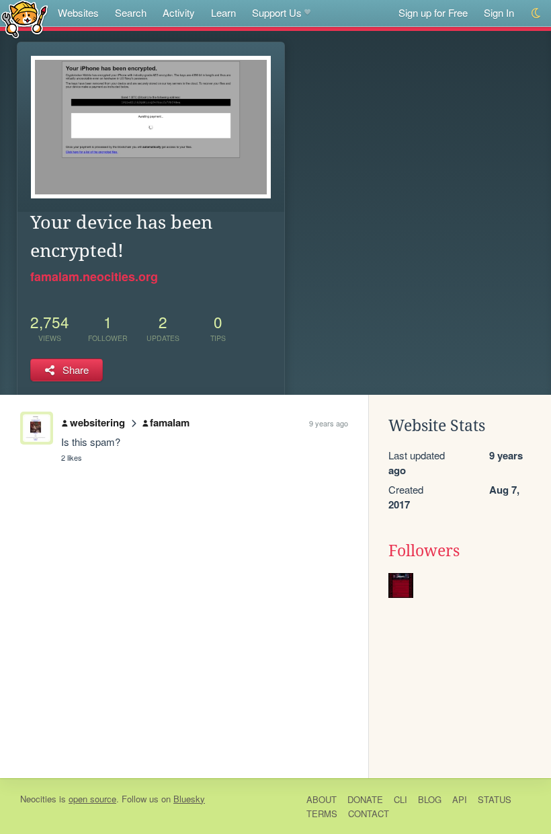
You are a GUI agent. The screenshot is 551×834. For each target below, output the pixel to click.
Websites (78, 12)
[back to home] (24, 18)
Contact (368, 813)
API (459, 799)
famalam (169, 422)
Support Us (277, 12)
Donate (365, 799)
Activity (179, 12)
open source (92, 798)
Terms (321, 813)
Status (494, 799)
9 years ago (328, 423)
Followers (424, 551)
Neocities (38, 798)
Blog (429, 799)
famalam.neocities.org (94, 276)
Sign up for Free (433, 12)
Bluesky (189, 798)
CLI (400, 799)
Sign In (499, 12)
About (321, 799)
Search (130, 12)
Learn (223, 12)
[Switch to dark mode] (536, 13)
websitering (97, 422)
